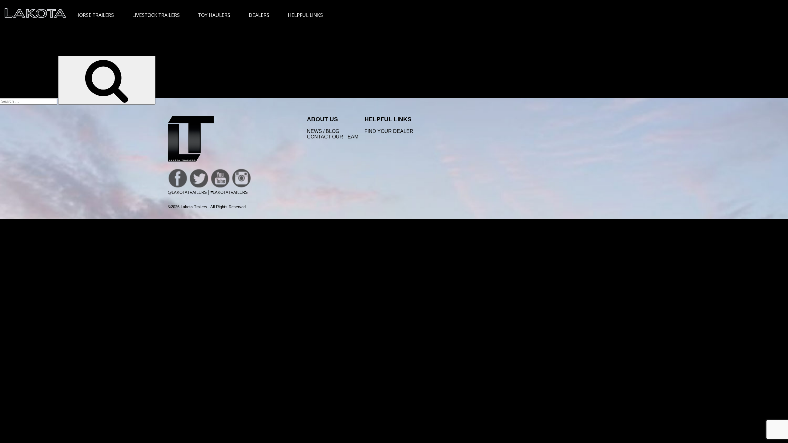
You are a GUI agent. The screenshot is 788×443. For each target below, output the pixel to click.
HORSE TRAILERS (94, 15)
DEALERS (259, 15)
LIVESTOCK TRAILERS (156, 15)
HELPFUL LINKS (305, 15)
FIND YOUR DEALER (388, 131)
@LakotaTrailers (187, 192)
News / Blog (323, 131)
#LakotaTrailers (229, 192)
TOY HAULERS (214, 15)
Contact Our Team (332, 136)
